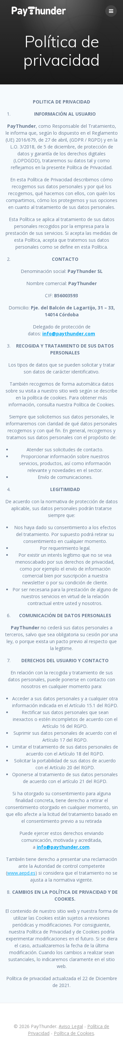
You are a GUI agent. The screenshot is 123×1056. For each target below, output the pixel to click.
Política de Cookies (74, 1033)
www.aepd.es (21, 873)
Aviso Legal (71, 1026)
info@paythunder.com (68, 333)
